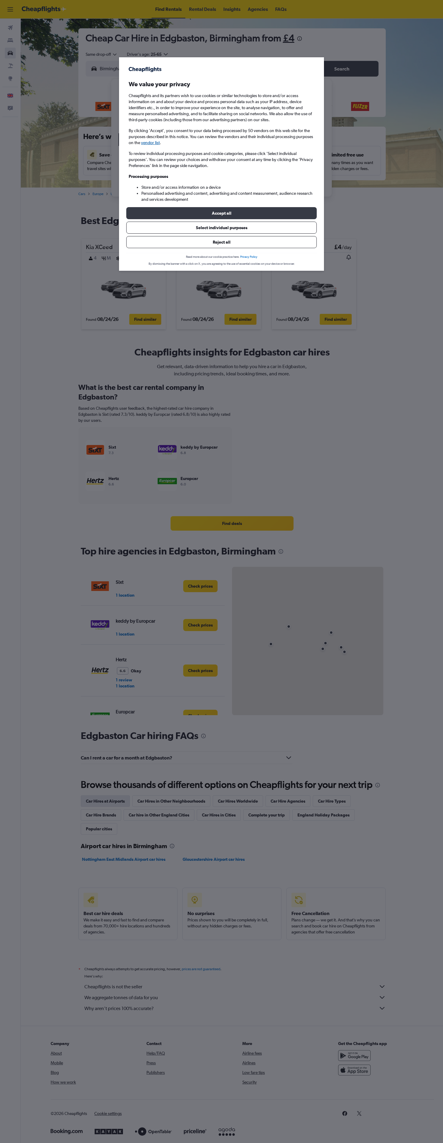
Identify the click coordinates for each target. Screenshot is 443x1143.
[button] (221, 213)
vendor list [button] (150, 142)
